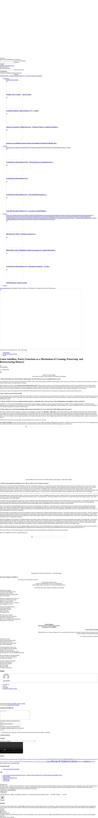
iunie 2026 (86, 759)
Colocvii (5, 146)
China (21, 759)
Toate (7, 79)
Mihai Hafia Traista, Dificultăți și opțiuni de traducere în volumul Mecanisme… (31, 250)
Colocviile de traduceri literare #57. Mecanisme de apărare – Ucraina (27, 266)
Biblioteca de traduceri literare (43, 216)
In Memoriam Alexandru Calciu (33, 219)
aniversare (13, 759)
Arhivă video (6, 779)
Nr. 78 (4, 761)
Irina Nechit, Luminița (13, 705)
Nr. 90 (10, 761)
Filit (51, 759)
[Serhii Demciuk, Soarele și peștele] (14, 279)
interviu (72, 759)
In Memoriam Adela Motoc (19, 219)
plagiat (45, 761)
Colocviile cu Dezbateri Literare (32, 147)
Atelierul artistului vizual (16, 216)
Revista (5, 214)
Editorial (87, 218)
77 (11, 215)
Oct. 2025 (37, 761)
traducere (86, 761)
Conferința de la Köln (78, 216)
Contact (5, 285)
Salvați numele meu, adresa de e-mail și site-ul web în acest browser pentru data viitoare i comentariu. (26, 732)
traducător (9, 763)
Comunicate (6, 78)
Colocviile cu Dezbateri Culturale (17, 147)
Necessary (4, 811)
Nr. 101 (22, 761)
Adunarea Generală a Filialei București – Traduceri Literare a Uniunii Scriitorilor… (32, 127)
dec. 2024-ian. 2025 (42, 759)
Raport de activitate (13, 79)
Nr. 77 (1, 761)
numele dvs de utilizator (20, 61)
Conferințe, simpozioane (16, 218)
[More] (43, 696)
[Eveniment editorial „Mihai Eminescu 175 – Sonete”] (14, 107)
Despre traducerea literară (46, 218)
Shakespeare (80, 761)
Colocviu (24, 759)
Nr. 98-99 (15, 761)
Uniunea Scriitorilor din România (11, 769)
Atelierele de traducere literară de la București (65, 215)
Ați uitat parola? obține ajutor (7, 65)
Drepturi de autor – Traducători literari (75, 218)
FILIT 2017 (91, 218)
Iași (61, 759)
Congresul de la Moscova (28, 218)
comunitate (29, 759)
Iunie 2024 (81, 759)
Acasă (1, 288)
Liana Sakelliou (4, 367)
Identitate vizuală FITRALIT (10, 778)
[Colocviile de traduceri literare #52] (14, 175)
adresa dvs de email (19, 69)
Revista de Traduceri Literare (10, 354)
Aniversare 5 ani (20, 215)
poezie (49, 761)
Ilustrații (10, 219)
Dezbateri (60, 218)
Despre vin (55, 218)
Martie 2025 (95, 759)
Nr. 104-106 (26, 761)
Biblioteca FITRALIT (55, 216)
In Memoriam (66, 759)
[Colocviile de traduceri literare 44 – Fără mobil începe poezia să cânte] (14, 191)
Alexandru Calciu (8, 759)
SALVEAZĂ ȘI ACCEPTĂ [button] (7, 817)
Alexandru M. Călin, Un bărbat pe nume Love (20, 234)
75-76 (1, 759)
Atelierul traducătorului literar (29, 216)
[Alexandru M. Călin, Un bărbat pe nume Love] (14, 231)
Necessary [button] (2, 810)
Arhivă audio (6, 780)
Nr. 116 (33, 761)
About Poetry (6, 288)
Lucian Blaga (90, 759)
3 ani (10, 215)
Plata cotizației (6, 776)
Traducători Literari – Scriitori (63, 147)
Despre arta (37, 218)
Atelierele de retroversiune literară (46, 215)
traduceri (5, 763)
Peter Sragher (41, 761)
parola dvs (16, 62)
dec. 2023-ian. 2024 (34, 759)
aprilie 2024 (17, 759)
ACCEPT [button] (64, 794)
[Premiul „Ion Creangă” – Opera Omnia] (14, 91)
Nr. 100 (19, 761)
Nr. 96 (4, 355)
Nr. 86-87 (6, 761)
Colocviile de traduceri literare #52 (17, 178)
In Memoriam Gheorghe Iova (48, 219)
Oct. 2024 (5, 687)
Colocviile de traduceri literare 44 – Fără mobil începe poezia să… (26, 194)
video (17, 763)
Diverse (64, 218)
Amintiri (14, 215)
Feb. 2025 (48, 759)
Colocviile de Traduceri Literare (48, 147)
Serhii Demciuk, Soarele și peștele (16, 283)
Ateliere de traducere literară (31, 215)
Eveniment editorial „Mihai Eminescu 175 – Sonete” (22, 111)
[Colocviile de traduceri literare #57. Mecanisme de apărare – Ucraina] (14, 263)
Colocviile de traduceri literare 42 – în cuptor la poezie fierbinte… (26, 211)
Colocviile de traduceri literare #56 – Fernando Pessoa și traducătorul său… (30, 162)
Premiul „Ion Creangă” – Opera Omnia (18, 94)
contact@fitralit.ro (11, 790)
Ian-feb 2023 (58, 759)
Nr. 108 (30, 761)
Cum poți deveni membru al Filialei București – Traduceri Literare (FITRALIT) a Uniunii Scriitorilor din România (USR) (32, 775)
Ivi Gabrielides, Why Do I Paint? (17, 703)
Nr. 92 (12, 761)
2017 (3, 759)
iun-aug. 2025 (76, 759)
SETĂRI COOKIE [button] (55, 794)
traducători (13, 763)
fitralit (54, 759)
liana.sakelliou (6, 680)
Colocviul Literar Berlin (67, 216)
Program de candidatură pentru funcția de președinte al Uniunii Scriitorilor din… (31, 143)
